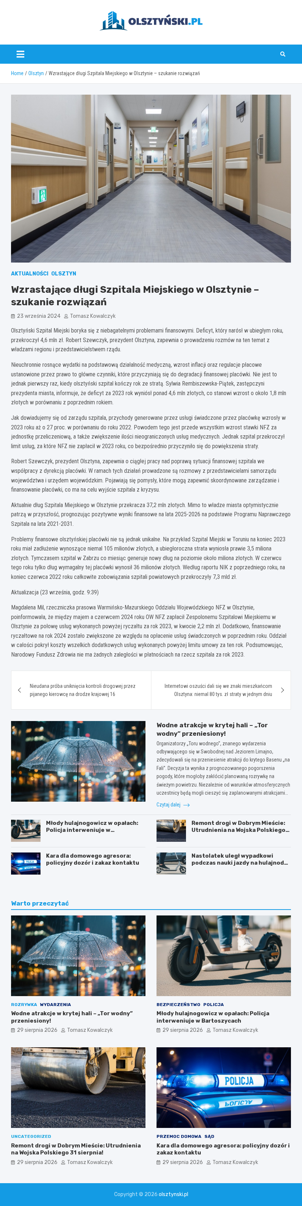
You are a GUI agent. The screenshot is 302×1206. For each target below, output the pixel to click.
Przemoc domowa (179, 1136)
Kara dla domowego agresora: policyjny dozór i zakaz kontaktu (92, 859)
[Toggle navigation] (20, 54)
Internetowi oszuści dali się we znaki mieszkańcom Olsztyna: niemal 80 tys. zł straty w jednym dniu (218, 690)
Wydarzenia (55, 1004)
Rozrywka (24, 1004)
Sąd (209, 1136)
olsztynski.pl (173, 1194)
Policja (213, 1004)
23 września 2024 (38, 316)
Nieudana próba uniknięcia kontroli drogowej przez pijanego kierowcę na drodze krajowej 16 (83, 690)
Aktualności (29, 274)
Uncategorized (31, 1136)
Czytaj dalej (169, 805)
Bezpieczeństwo (178, 1004)
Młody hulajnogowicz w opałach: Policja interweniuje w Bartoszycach (92, 830)
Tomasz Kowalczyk (93, 316)
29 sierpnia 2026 (37, 1030)
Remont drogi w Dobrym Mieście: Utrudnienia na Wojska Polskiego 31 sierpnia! (238, 830)
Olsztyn (63, 274)
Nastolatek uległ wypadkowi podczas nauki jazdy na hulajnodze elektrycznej (241, 862)
